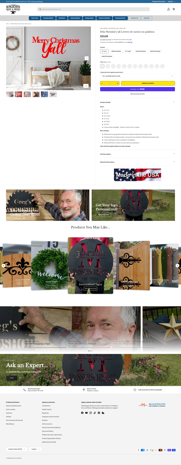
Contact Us (134, 18)
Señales (8, 417)
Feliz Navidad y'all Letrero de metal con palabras (21, 23)
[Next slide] (177, 265)
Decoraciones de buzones (14, 420)
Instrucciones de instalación (51, 427)
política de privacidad (49, 442)
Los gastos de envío (105, 39)
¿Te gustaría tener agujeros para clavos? (111, 72)
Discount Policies (47, 431)
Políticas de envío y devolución (52, 435)
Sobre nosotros (47, 424)
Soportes (9, 413)
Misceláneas (10, 424)
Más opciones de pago (137, 94)
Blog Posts (45, 413)
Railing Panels (48, 18)
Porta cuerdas (10, 409)
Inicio (7, 23)
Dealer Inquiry (47, 409)
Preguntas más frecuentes (50, 417)
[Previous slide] (3, 265)
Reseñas (45, 420)
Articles (147, 18)
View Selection (103, 214)
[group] (90, 329)
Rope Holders (75, 18)
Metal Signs (89, 18)
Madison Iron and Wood (15, 458)
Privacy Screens (104, 18)
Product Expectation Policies (51, 438)
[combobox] (93, 9)
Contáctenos (46, 406)
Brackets (62, 18)
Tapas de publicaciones (13, 406)
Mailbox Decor (120, 18)
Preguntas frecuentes (158, 1)
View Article (27, 346)
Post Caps (34, 18)
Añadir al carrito (148, 83)
